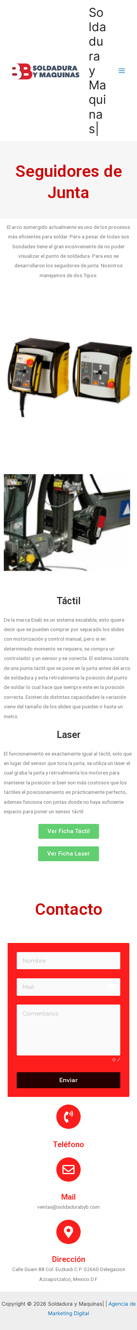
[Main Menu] (122, 71)
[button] (68, 831)
